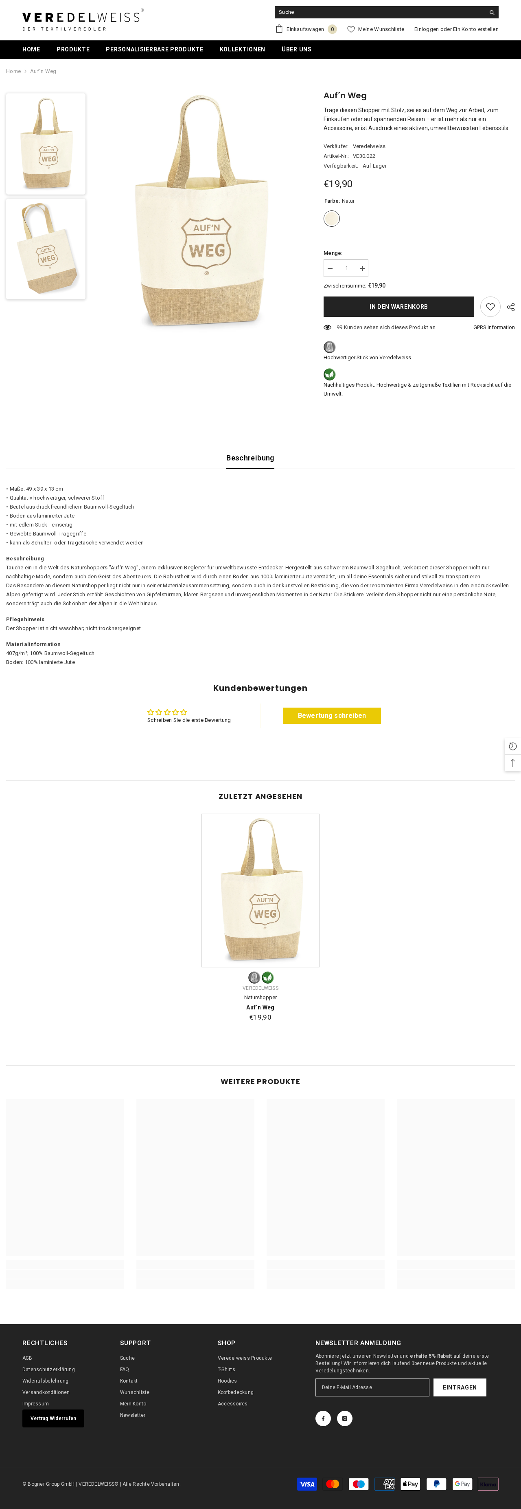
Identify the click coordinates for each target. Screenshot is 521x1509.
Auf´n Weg (260, 1007)
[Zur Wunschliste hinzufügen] (490, 306)
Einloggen (426, 29)
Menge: (333, 253)
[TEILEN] (508, 307)
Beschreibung (250, 458)
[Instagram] (344, 1418)
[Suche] (387, 12)
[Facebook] (323, 1418)
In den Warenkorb (399, 306)
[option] (191, 212)
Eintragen (460, 1387)
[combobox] (380, 12)
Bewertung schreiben (332, 715)
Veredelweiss (369, 146)
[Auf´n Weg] (260, 890)
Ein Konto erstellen (476, 29)
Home (13, 71)
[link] (65, 1274)
